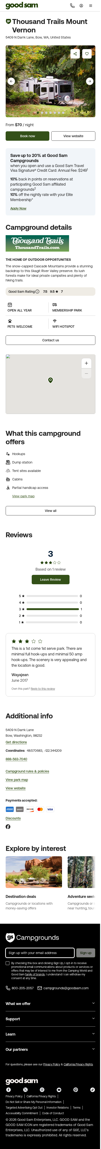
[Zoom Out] (86, 373)
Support (13, 1019)
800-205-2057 (23, 988)
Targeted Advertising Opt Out (24, 1107)
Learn (10, 1034)
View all (50, 511)
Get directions (16, 742)
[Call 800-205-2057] (72, 5)
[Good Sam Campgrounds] (32, 938)
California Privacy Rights (78, 1064)
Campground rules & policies (27, 771)
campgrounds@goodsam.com (66, 988)
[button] (18, 208)
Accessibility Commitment (22, 1113)
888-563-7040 (16, 759)
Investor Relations (58, 1107)
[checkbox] (7, 963)
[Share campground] (75, 53)
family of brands (35, 974)
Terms (77, 1107)
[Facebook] (8, 826)
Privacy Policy (51, 1064)
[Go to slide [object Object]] (38, 113)
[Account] (81, 5)
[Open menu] (90, 5)
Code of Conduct (53, 1113)
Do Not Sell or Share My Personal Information (34, 1102)
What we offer (18, 1003)
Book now (27, 136)
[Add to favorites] (87, 53)
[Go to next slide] (89, 81)
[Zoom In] (86, 363)
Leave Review (50, 579)
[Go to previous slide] (11, 81)
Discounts (13, 818)
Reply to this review (43, 688)
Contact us (50, 340)
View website (73, 136)
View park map (23, 496)
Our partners (17, 1049)
